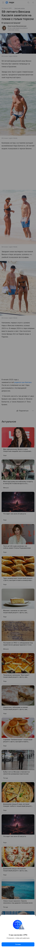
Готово (18, 944)
